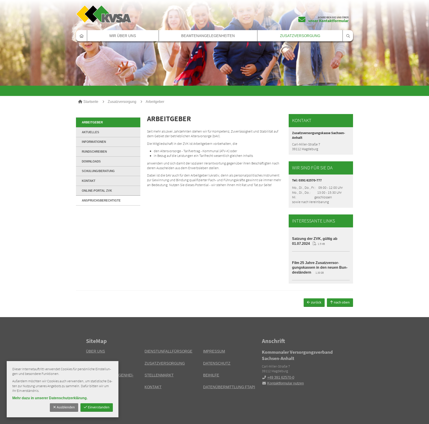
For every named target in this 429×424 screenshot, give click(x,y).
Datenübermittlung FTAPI (229, 387)
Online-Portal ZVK (97, 190)
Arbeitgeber (155, 102)
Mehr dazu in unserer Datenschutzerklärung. (50, 398)
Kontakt (88, 181)
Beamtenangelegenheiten (208, 36)
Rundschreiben (94, 151)
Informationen (94, 141)
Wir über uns (122, 36)
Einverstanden (98, 407)
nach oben (342, 302)
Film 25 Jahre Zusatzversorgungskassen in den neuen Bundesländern (319, 267)
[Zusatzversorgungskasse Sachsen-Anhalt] (320, 141)
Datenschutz (216, 363)
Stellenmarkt (159, 375)
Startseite (90, 102)
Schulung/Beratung (98, 171)
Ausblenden (66, 407)
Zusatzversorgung (300, 36)
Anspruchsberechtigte (101, 200)
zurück (316, 302)
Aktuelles (90, 132)
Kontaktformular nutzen (285, 383)
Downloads (91, 161)
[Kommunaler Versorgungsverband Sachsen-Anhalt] (302, 367)
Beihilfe (211, 375)
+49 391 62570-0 (278, 377)
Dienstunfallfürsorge (168, 351)
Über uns (95, 351)
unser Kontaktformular (328, 20)
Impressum (214, 351)
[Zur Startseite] (143, 13)
